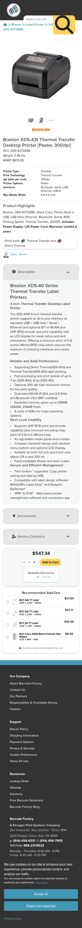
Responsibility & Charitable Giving (33, 702)
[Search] (64, 24)
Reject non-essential (41, 906)
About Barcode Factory (26, 683)
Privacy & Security (22, 748)
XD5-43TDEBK (13, 29)
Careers (15, 709)
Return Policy (19, 729)
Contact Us (17, 689)
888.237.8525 (33, 845)
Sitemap (15, 787)
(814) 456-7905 (51, 840)
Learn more (41, 882)
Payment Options (22, 742)
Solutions (16, 794)
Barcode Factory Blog (25, 806)
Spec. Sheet (18, 254)
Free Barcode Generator (26, 800)
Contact (47, 577)
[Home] (5, 24)
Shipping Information (24, 735)
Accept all (41, 894)
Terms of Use (19, 761)
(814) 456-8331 (24, 840)
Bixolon (16, 24)
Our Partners (18, 696)
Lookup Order (19, 781)
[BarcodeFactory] (13, 10)
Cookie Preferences (23, 754)
